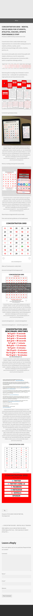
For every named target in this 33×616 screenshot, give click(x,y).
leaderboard (24, 218)
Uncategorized (6, 516)
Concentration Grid (20, 36)
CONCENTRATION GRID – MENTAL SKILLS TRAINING (17, 525)
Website (4, 588)
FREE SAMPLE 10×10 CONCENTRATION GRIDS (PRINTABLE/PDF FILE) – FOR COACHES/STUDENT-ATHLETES (15, 530)
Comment (4, 553)
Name (4, 574)
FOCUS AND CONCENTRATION (15, 514)
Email (4, 581)
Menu (16, 20)
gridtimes (14, 218)
